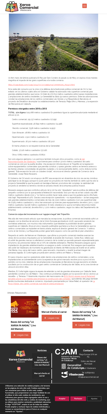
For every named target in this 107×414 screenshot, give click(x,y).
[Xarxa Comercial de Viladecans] (21, 7)
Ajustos (94, 398)
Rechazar (78, 398)
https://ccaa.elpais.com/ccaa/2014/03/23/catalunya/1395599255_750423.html (41, 85)
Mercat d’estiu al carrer (54, 312)
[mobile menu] (84, 6)
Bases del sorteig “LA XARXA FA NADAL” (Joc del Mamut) (23, 325)
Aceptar (62, 398)
